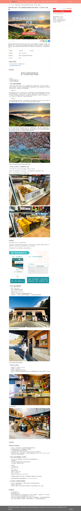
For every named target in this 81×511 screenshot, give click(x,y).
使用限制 (11, 489)
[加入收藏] (41, 41)
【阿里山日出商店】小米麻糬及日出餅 (17, 63)
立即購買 (62, 11)
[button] (21, 1)
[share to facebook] (49, 41)
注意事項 (11, 442)
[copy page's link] (43, 41)
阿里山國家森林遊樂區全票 (15, 65)
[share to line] (46, 41)
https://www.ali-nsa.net (18, 290)
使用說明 (11, 240)
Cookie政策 (10, 509)
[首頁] (13, 1)
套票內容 (11, 69)
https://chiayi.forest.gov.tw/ (32, 478)
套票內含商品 (12, 61)
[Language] (72, 1)
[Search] (68, 1)
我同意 (71, 509)
